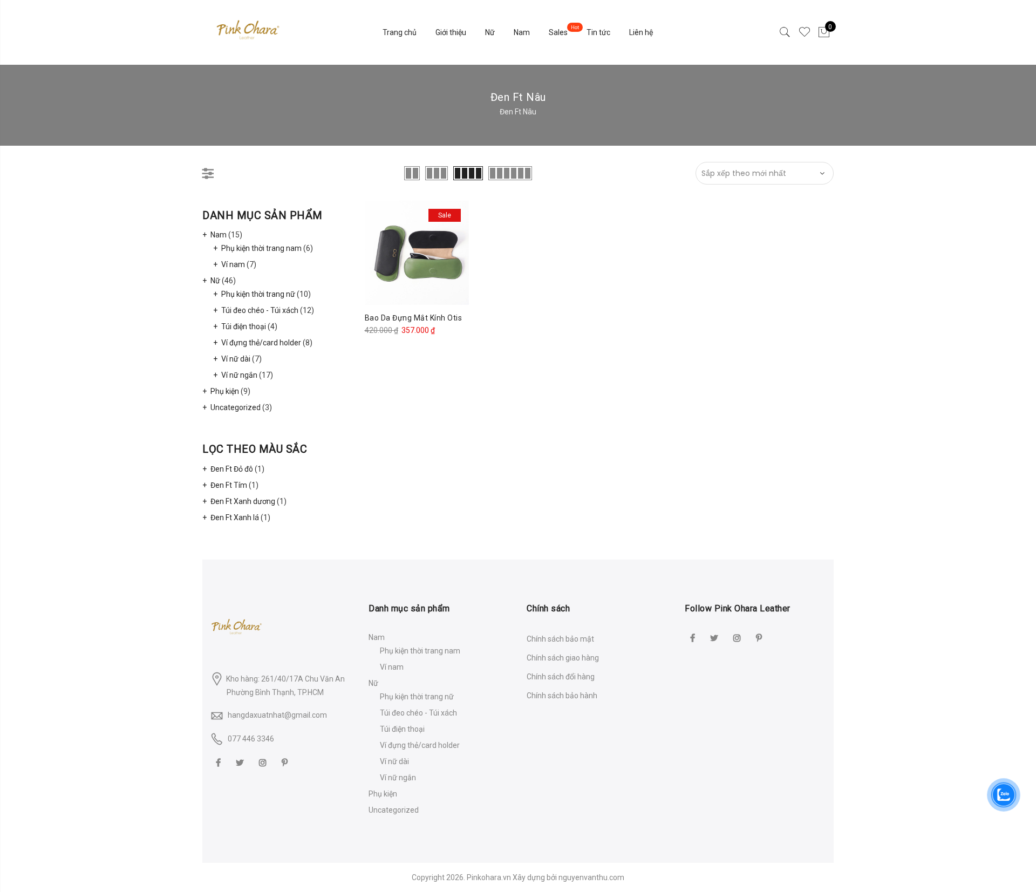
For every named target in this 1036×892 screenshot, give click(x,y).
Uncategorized (235, 407)
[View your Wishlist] (804, 32)
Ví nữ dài (235, 359)
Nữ (490, 32)
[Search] (785, 32)
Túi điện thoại (243, 326)
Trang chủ (400, 32)
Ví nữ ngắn (239, 375)
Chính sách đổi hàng (561, 676)
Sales (558, 32)
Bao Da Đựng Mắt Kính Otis (413, 318)
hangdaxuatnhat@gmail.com (277, 715)
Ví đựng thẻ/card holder (261, 342)
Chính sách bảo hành (562, 695)
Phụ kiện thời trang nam (261, 248)
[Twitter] (241, 762)
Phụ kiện (224, 391)
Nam (522, 32)
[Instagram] (264, 762)
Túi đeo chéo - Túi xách (259, 310)
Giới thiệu (450, 32)
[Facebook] (219, 762)
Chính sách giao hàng (563, 657)
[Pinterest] (286, 762)
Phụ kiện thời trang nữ (258, 294)
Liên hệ (641, 32)
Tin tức (598, 32)
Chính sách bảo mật (560, 639)
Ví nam (233, 264)
